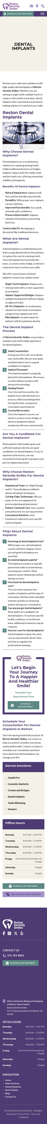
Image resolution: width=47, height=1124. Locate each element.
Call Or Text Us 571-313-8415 (26, 894)
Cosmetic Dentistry (18, 784)
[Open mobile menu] (42, 14)
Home (8, 1080)
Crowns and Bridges (18, 790)
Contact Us (10, 1096)
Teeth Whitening (16, 803)
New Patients (11, 1090)
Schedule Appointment (19, 14)
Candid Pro (14, 777)
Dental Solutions (13, 1086)
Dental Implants (16, 796)
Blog (7, 1093)
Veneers (12, 809)
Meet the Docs (12, 1083)
